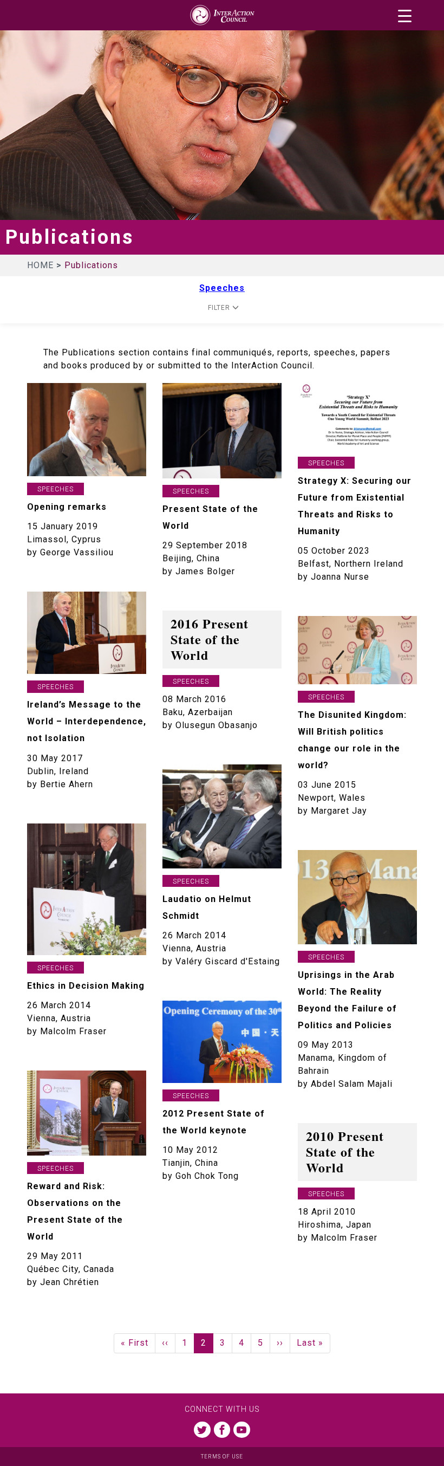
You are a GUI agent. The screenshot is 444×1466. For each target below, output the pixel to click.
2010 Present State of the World (345, 1151)
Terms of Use (222, 1456)
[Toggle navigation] (405, 16)
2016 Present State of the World (210, 639)
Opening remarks (67, 507)
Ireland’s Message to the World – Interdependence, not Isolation (86, 721)
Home (41, 265)
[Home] (222, 15)
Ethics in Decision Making (86, 986)
